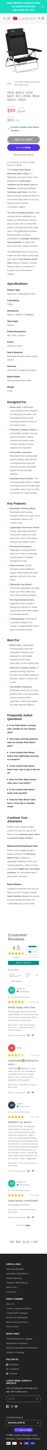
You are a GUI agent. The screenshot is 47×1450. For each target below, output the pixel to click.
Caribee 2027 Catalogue (17, 1313)
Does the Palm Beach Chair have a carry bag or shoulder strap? (21, 803)
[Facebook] (7, 1406)
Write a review (23, 963)
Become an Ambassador (17, 1317)
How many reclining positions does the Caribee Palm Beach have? (22, 742)
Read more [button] (31, 1158)
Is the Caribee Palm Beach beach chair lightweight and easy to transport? (23, 756)
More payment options (23, 154)
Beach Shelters (14, 884)
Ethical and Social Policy (17, 1322)
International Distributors (17, 1273)
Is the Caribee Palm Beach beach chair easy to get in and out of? (23, 769)
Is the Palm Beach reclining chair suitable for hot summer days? (21, 729)
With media (16, 981)
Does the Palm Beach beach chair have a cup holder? (21, 781)
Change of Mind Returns (17, 1283)
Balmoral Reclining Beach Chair (22, 846)
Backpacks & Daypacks (17, 1343)
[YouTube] (16, 1406)
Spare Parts (11, 1287)
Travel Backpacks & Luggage (19, 1339)
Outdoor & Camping (15, 1352)
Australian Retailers (15, 1269)
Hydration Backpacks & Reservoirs (22, 1348)
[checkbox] (15, 981)
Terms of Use (12, 1326)
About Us (10, 1304)
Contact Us (11, 1292)
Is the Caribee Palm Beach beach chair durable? (21, 791)
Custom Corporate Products (18, 1308)
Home (9, 83)
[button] (13, 71)
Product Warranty (14, 1278)
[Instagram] (11, 1406)
